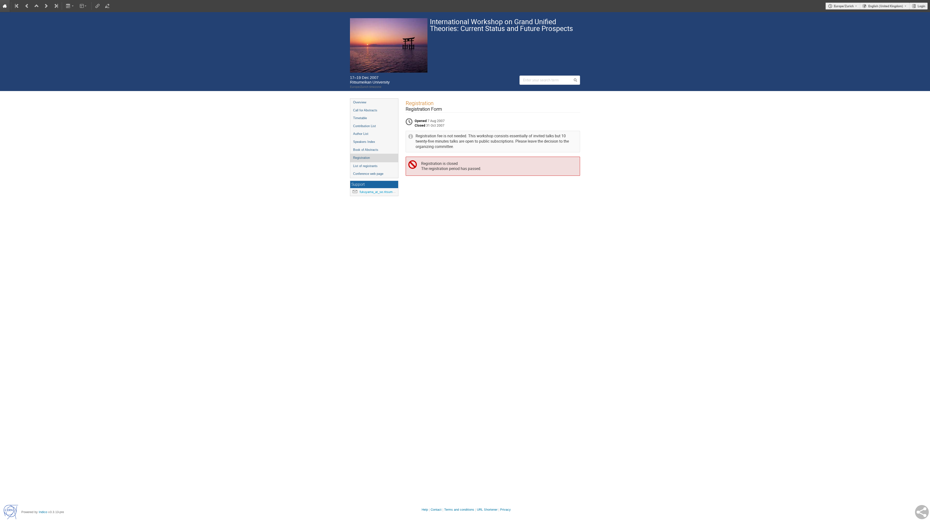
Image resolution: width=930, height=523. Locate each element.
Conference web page (368, 174)
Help (425, 510)
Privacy (505, 510)
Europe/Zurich (844, 6)
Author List (360, 134)
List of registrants (365, 166)
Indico (43, 512)
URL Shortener (487, 510)
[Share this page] (922, 512)
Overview (359, 102)
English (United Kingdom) (885, 6)
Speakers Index (364, 142)
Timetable (360, 118)
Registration (361, 158)
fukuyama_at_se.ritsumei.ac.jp (381, 192)
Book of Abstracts (365, 150)
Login (921, 6)
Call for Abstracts (365, 110)
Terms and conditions (459, 510)
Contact (436, 510)
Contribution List (364, 126)
